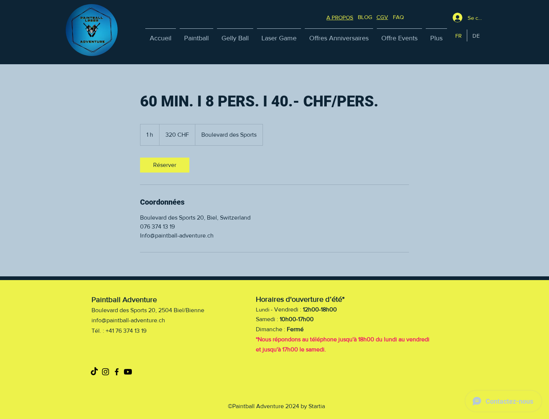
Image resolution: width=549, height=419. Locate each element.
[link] (164, 165)
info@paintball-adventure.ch (128, 320)
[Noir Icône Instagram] (105, 371)
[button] (398, 17)
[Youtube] (128, 371)
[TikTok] (94, 371)
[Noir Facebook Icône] (116, 371)
